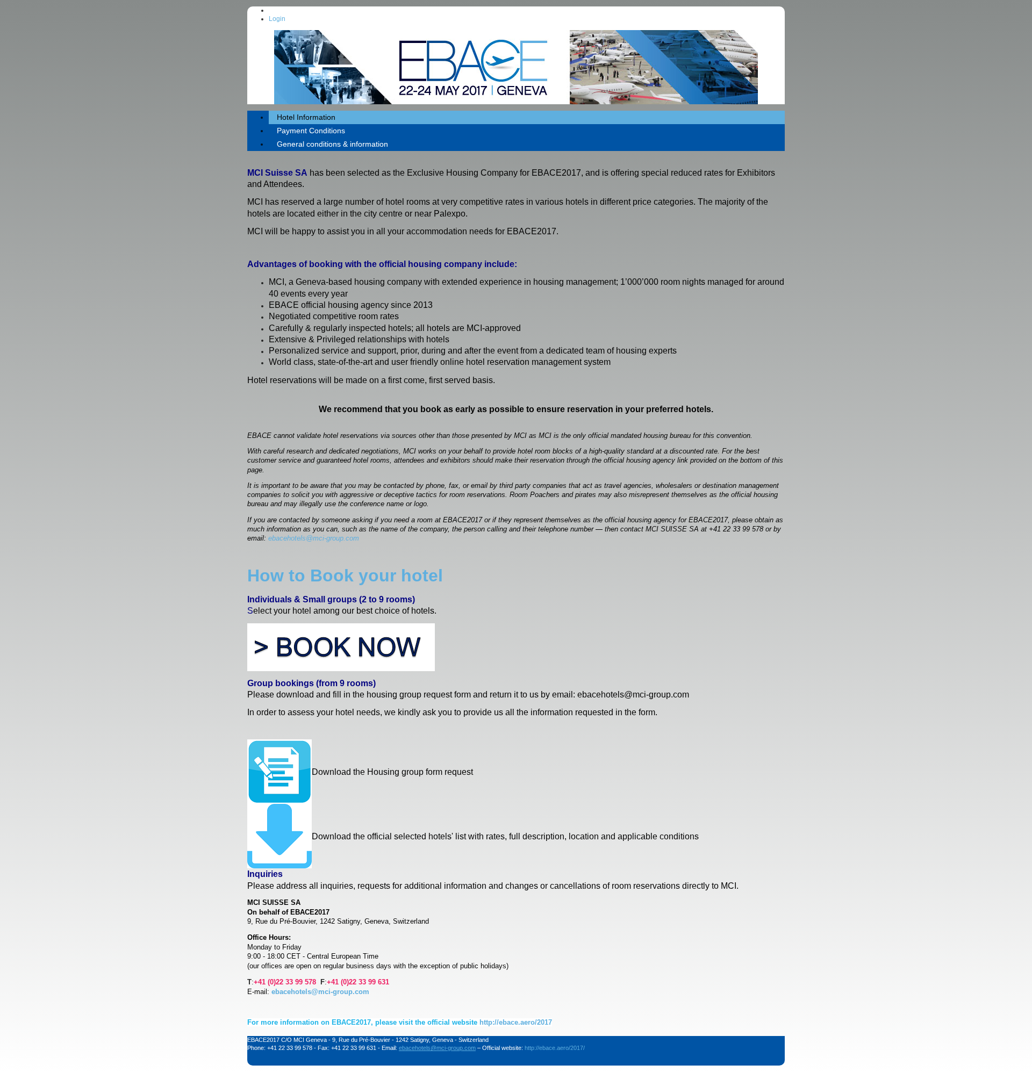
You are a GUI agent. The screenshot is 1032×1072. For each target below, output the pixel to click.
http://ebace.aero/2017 (515, 1022)
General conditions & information (332, 144)
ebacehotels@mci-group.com (313, 538)
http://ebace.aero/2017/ (555, 1048)
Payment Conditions (311, 130)
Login (277, 19)
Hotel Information (306, 117)
